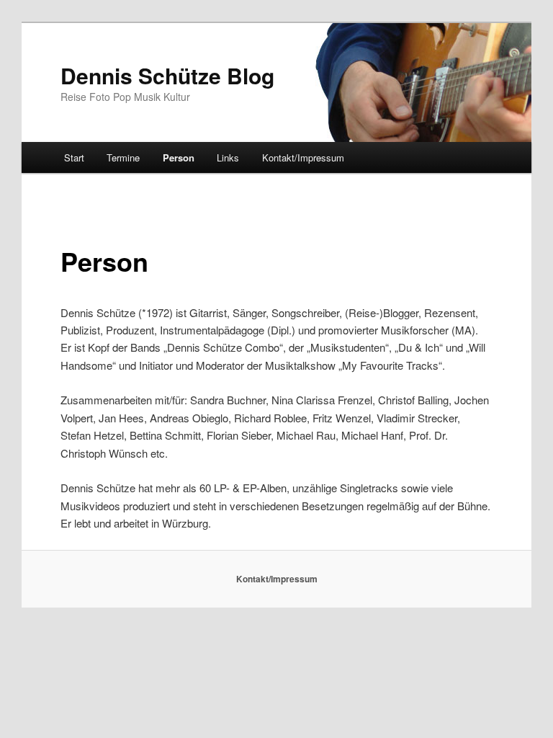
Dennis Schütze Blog (167, 75)
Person (178, 157)
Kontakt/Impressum (303, 157)
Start (74, 157)
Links (228, 157)
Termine (123, 157)
